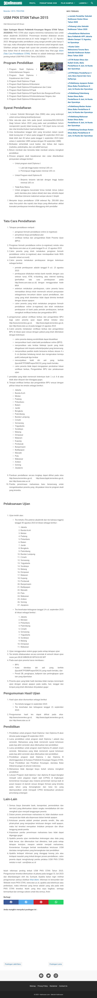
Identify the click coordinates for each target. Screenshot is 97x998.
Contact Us (63, 986)
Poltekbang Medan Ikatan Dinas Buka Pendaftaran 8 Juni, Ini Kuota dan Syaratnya (80, 109)
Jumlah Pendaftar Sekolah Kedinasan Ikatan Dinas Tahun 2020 (80, 19)
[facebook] (11, 902)
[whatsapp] (56, 902)
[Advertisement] (34, 933)
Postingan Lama (56, 964)
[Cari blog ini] (92, 3)
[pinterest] (41, 902)
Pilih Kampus (67, 3)
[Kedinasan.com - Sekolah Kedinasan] (14, 3)
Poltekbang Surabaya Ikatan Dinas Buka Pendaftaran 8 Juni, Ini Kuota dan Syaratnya (80, 133)
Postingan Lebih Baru (13, 964)
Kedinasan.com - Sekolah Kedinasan (51, 994)
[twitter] (26, 902)
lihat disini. (34, 880)
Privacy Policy (43, 986)
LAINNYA (83, 3)
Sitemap (33, 986)
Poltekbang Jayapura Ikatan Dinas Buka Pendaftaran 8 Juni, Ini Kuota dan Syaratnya (80, 86)
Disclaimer (53, 986)
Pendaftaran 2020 (48, 3)
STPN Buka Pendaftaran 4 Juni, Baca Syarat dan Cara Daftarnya (79, 76)
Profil (32, 3)
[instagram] (56, 975)
